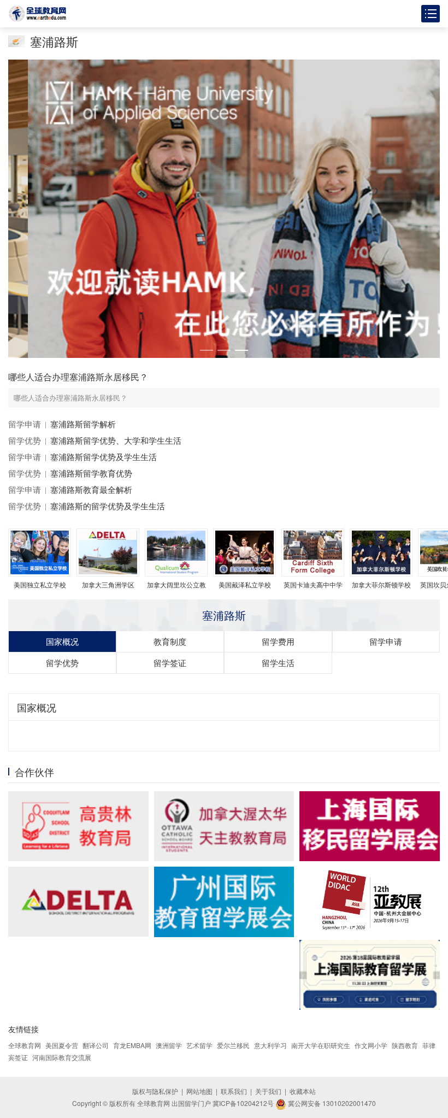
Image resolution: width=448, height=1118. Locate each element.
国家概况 (62, 641)
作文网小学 (371, 1045)
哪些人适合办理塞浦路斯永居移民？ (78, 376)
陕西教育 (405, 1045)
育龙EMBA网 (132, 1045)
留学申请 (24, 423)
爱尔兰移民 (233, 1045)
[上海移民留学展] (369, 826)
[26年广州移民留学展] (224, 902)
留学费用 (278, 641)
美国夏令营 (61, 1045)
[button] (206, 350)
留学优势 (24, 440)
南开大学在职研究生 (320, 1045)
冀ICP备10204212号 (243, 1103)
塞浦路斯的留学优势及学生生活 (107, 505)
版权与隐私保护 (155, 1091)
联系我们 (234, 1091)
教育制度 (170, 641)
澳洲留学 (169, 1045)
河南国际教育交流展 (61, 1057)
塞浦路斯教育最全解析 (91, 489)
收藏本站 (303, 1091)
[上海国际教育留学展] (369, 975)
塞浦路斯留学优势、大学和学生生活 (115, 440)
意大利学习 (270, 1045)
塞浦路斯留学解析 (83, 423)
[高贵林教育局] (78, 826)
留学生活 (278, 662)
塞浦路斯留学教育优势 (91, 473)
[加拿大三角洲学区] (78, 902)
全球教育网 (24, 1045)
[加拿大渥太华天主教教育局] (224, 826)
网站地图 (199, 1091)
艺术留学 (199, 1045)
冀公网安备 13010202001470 (331, 1103)
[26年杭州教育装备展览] (369, 900)
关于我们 (268, 1091)
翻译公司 (95, 1045)
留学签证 (170, 662)
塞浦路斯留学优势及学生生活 (103, 456)
